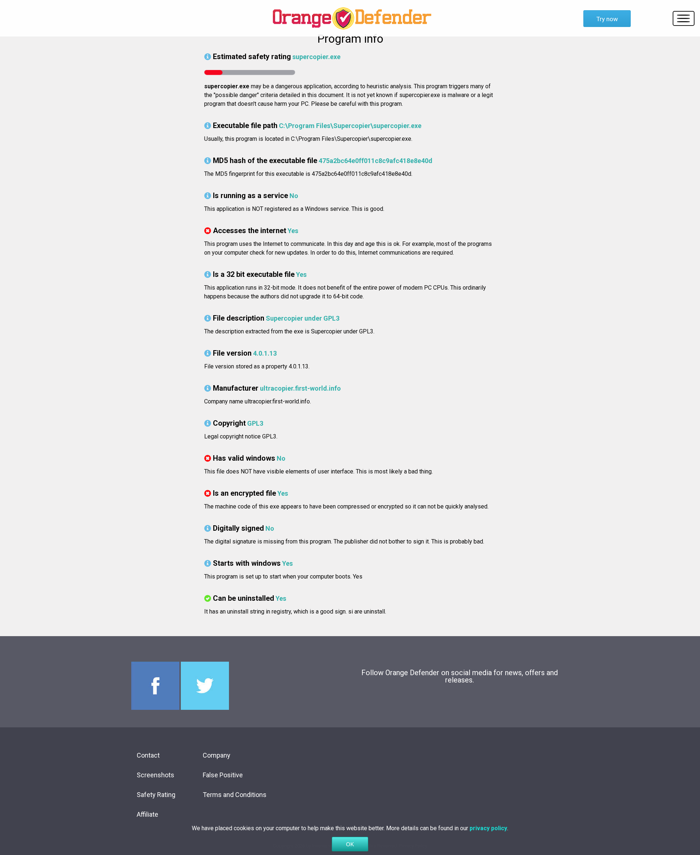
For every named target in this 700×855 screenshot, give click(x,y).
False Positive (223, 775)
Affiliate (147, 814)
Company (216, 755)
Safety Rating (156, 794)
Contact (148, 755)
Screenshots (155, 775)
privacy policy (488, 828)
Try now (607, 19)
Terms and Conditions (235, 794)
